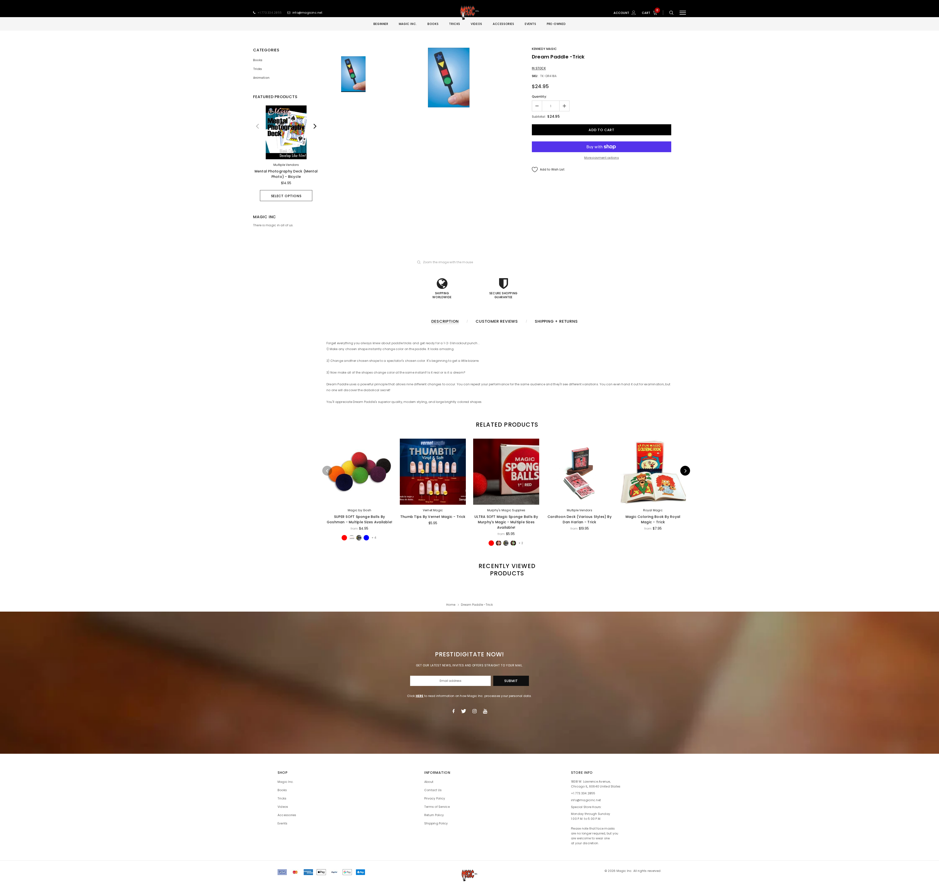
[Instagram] (474, 711)
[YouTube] (485, 711)
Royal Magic (653, 510)
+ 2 (520, 543)
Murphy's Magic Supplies (506, 510)
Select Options (286, 196)
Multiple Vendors (286, 165)
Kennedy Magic (544, 49)
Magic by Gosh (359, 510)
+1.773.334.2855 (269, 13)
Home (450, 605)
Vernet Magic (433, 510)
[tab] (506, 424)
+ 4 (373, 538)
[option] (286, 153)
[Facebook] (453, 711)
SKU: (535, 76)
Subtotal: (539, 116)
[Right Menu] (683, 13)
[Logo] (469, 12)
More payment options (601, 158)
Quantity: (539, 96)
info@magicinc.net (307, 13)
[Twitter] (463, 711)
